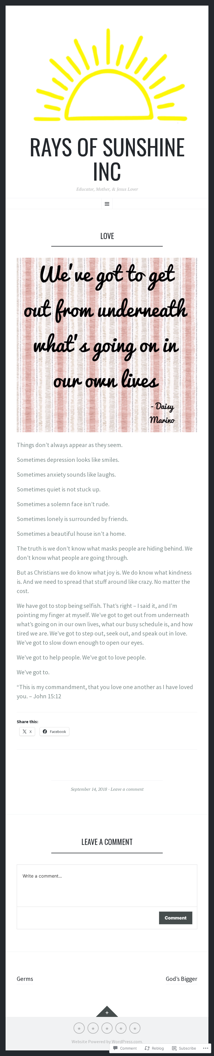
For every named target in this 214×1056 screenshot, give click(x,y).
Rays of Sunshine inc (107, 158)
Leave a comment (127, 789)
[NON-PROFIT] (121, 1028)
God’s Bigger (181, 979)
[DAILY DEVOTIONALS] (93, 1028)
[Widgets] (107, 1011)
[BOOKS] (134, 1028)
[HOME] (79, 1028)
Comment (176, 918)
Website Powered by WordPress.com (107, 1041)
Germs (25, 979)
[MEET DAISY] (107, 1028)
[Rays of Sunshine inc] (107, 75)
